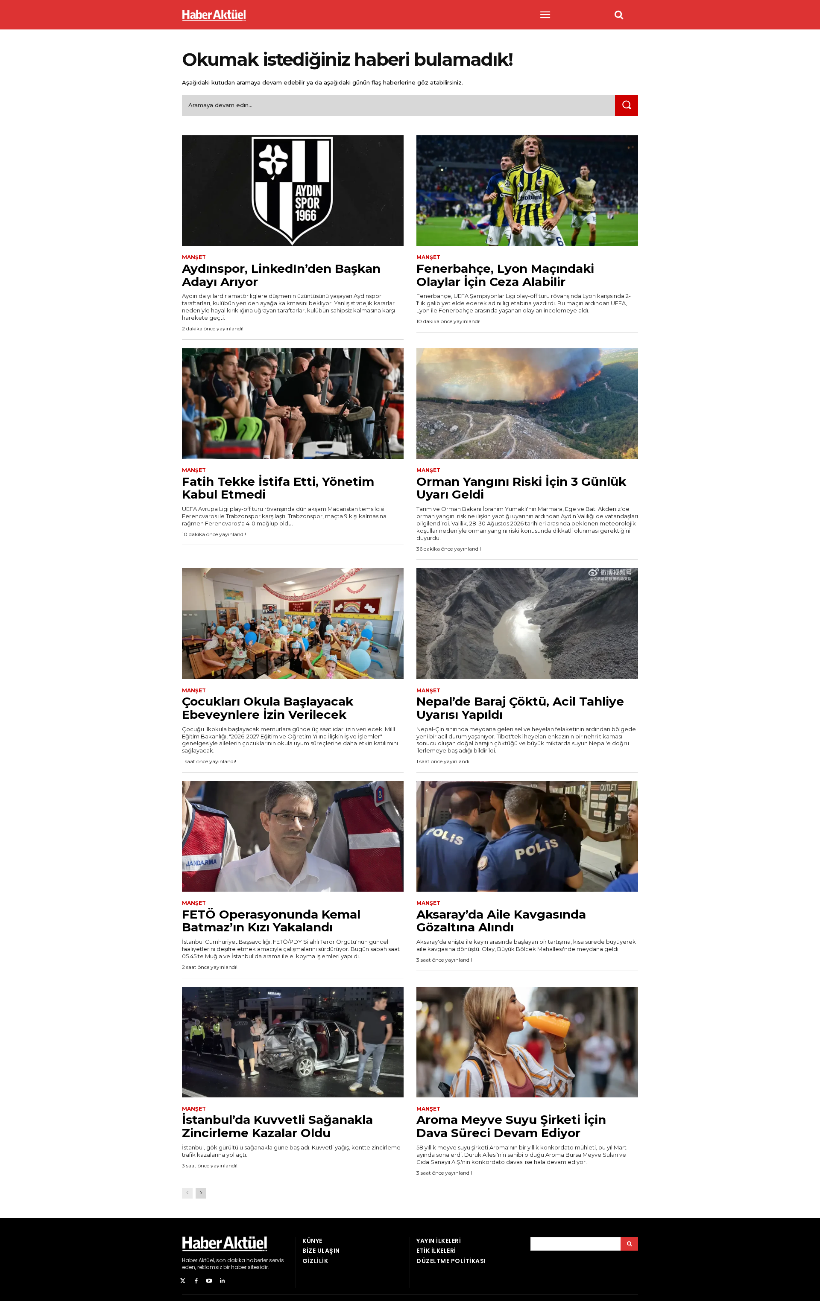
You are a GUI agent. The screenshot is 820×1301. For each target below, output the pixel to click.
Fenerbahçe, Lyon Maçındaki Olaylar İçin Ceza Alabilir (505, 275)
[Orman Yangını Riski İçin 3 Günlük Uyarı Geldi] (527, 403)
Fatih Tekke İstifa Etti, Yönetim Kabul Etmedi (278, 488)
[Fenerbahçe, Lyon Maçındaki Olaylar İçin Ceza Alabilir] (527, 190)
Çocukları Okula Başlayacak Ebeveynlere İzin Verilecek (267, 708)
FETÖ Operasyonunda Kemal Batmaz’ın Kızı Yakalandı (271, 921)
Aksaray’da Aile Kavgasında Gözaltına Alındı (501, 921)
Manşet (194, 257)
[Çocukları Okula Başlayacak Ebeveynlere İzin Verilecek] (293, 623)
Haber (189, 1260)
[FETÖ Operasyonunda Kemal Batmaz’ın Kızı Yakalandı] (293, 836)
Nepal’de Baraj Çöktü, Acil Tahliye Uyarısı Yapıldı (520, 708)
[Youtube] (209, 1281)
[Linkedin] (222, 1281)
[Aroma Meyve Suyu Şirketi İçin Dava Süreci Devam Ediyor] (527, 1042)
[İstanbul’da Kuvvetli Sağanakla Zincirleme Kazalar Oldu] (293, 1042)
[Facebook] (196, 1281)
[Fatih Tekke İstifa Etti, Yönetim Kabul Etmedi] (293, 403)
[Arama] (629, 1244)
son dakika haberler (242, 1260)
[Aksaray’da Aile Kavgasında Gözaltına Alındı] (527, 836)
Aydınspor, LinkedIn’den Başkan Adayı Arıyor (281, 275)
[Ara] (626, 105)
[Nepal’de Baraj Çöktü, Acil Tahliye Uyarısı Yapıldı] (527, 623)
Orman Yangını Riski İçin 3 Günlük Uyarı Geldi (521, 488)
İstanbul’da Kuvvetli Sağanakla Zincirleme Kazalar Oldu (277, 1126)
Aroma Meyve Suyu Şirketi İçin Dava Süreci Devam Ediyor (511, 1126)
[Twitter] (183, 1281)
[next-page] (201, 1193)
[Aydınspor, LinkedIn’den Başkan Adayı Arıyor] (293, 190)
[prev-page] (187, 1193)
